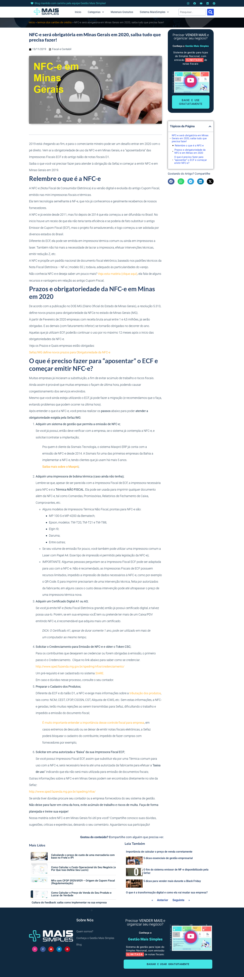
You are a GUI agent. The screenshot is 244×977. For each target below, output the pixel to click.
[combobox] (192, 12)
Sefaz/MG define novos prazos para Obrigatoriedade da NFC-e (69, 352)
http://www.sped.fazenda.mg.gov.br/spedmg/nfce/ (62, 791)
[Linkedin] (207, 3)
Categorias (94, 12)
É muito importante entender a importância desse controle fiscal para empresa (93, 722)
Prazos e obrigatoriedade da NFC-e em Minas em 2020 (189, 151)
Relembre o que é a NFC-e (189, 145)
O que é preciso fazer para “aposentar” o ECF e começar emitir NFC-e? (190, 159)
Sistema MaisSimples (152, 12)
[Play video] (191, 81)
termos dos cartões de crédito (54, 22)
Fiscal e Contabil (61, 49)
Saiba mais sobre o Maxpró (60, 466)
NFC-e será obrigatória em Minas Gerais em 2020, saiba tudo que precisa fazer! (190, 138)
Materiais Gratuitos (122, 12)
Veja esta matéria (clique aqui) (117, 274)
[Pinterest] (214, 3)
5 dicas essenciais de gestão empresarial (168, 858)
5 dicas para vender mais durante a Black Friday (172, 881)
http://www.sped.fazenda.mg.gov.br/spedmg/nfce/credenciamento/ (80, 666)
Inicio (78, 12)
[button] (209, 126)
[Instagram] (188, 3)
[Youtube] (201, 3)
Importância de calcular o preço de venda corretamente (159, 851)
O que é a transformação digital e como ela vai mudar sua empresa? (167, 892)
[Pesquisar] (210, 12)
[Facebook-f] (43, 949)
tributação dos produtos (145, 693)
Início (32, 22)
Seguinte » (181, 900)
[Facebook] (194, 3)
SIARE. (99, 673)
